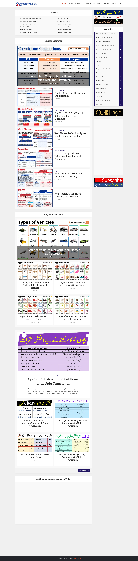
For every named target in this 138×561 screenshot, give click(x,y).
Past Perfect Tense (26, 27)
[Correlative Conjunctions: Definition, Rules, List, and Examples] (53, 66)
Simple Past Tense (26, 29)
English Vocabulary (93, 3)
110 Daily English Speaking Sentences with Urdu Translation (72, 457)
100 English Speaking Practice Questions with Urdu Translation (72, 423)
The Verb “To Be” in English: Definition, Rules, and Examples (69, 116)
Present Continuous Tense (28, 32)
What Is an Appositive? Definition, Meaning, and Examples (67, 156)
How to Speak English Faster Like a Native (35, 455)
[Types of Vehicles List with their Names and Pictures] (53, 239)
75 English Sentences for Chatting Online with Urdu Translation (35, 423)
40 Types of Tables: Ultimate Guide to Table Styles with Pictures (35, 285)
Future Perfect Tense (63, 18)
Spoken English (109, 3)
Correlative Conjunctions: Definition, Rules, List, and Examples (53, 78)
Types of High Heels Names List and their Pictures (35, 317)
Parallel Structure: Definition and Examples (69, 94)
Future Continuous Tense (28, 21)
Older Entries (83, 470)
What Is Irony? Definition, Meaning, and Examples (68, 195)
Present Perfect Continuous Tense (30, 24)
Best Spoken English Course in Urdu (53, 479)
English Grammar (75, 3)
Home (64, 3)
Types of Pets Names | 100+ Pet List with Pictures (72, 317)
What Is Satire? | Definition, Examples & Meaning (68, 175)
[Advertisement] (108, 147)
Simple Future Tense (63, 21)
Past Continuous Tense (64, 27)
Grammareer (77, 558)
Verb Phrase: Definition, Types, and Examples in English (70, 135)
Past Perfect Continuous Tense (66, 24)
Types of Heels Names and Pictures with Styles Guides (72, 283)
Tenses (52, 12)
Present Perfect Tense (64, 29)
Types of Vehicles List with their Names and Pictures (53, 251)
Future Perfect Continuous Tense (30, 18)
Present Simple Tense (64, 32)
